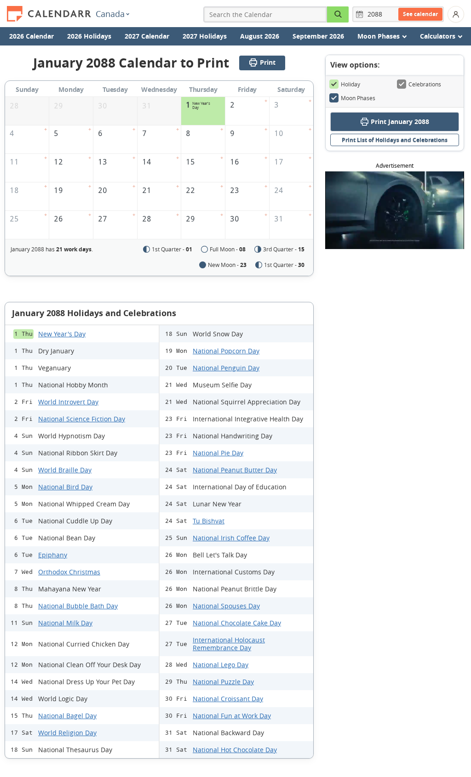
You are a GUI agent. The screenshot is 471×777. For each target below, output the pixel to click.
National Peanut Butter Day (235, 469)
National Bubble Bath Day (78, 605)
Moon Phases (358, 98)
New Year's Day (62, 333)
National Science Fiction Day (81, 418)
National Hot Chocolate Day (235, 749)
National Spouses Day (226, 605)
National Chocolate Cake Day (237, 622)
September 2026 (318, 36)
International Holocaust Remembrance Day (229, 643)
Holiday (350, 84)
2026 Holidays (89, 36)
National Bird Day (65, 486)
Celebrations (424, 84)
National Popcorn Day (226, 350)
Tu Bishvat (208, 520)
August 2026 (259, 36)
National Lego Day (220, 664)
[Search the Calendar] (338, 14)
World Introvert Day (68, 401)
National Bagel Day (67, 715)
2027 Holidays (205, 36)
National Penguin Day (226, 367)
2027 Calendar (147, 36)
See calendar (420, 14)
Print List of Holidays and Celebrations (395, 140)
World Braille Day (65, 469)
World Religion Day (67, 732)
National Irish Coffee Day (231, 537)
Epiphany (52, 554)
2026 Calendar (31, 36)
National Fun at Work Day (232, 715)
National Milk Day (65, 622)
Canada (110, 13)
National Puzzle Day (223, 681)
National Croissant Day (228, 698)
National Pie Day (218, 452)
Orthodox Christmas (69, 571)
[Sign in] (456, 14)
